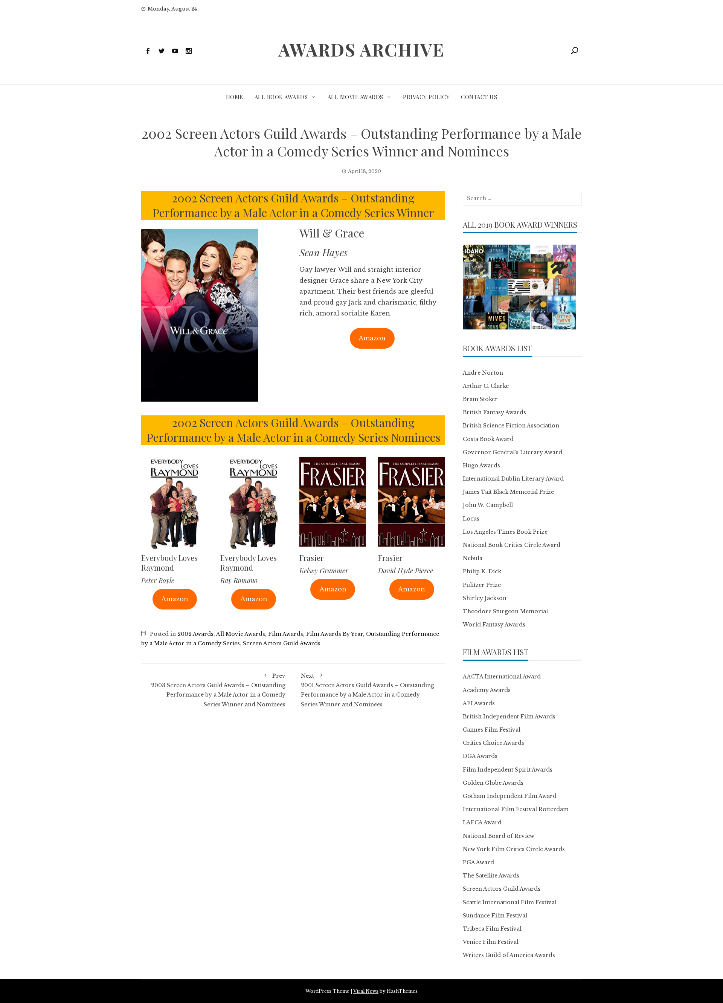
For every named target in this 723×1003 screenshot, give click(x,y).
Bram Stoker (480, 399)
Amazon (372, 338)
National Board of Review (498, 836)
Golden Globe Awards (493, 782)
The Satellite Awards (491, 875)
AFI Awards (479, 703)
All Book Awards (281, 97)
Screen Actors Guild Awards (281, 643)
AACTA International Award (502, 676)
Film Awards (285, 634)
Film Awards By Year (334, 634)
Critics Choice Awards (493, 743)
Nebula (472, 558)
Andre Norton (483, 372)
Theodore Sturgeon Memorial (505, 611)
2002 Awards (195, 634)
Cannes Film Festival (491, 729)
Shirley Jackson (484, 598)
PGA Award (478, 862)
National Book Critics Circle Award (511, 545)
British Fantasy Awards (494, 412)
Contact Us (479, 97)
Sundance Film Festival (495, 915)
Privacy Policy (426, 97)
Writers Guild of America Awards (509, 955)
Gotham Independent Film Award (510, 796)
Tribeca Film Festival (492, 928)
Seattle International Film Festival (510, 902)
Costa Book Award (488, 439)
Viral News (365, 991)
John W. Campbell (488, 505)
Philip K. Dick (482, 571)
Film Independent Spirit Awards (507, 769)
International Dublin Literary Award (513, 478)
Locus (471, 518)
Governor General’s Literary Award (512, 452)
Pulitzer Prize (482, 585)
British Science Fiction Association (511, 425)
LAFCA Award (482, 822)
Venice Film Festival (491, 942)
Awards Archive (361, 49)
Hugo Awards (481, 465)
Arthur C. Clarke (486, 386)
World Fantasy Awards (494, 624)
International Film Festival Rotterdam (516, 809)
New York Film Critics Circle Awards (514, 849)
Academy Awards (487, 690)
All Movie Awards (355, 97)
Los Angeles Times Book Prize (505, 531)
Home (234, 97)
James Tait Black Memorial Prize (508, 491)
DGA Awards (480, 756)
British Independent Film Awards (509, 716)
